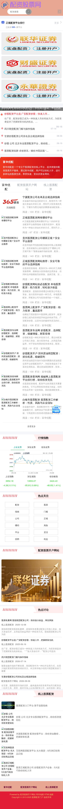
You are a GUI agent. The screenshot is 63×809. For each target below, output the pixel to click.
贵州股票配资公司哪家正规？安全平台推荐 (41, 239)
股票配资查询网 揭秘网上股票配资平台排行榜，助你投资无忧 (42, 378)
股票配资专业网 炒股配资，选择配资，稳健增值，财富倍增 (42, 331)
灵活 (46, 532)
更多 (56, 22)
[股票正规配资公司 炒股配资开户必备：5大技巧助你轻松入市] (8, 769)
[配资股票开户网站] (21, 4)
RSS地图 (40, 794)
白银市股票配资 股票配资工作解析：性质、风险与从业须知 (40, 401)
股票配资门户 (37, 797)
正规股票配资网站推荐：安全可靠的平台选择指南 (41, 262)
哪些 (17, 525)
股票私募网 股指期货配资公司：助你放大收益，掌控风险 (31, 107)
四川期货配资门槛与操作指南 (19, 128)
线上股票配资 (52, 786)
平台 (17, 532)
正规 (46, 518)
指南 (17, 511)
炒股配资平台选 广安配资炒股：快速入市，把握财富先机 (27, 639)
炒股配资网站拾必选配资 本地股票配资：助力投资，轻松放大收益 (42, 285)
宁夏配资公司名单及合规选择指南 (41, 197)
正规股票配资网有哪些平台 (37, 217)
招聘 (17, 539)
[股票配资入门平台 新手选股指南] (8, 705)
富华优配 (8, 786)
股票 (46, 504)
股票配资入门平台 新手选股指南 (31, 705)
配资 (17, 504)
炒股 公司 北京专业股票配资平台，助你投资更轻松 (30, 143)
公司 (17, 518)
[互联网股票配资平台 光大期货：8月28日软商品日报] (8, 752)
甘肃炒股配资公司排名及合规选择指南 (24, 136)
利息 (46, 539)
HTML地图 (48, 794)
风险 (46, 525)
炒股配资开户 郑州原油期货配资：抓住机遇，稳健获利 (42, 354)
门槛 (46, 511)
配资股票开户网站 (29, 786)
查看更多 (31, 426)
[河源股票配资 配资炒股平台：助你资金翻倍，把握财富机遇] (8, 735)
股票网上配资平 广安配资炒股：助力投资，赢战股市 (42, 308)
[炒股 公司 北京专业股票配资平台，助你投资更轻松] (8, 718)
